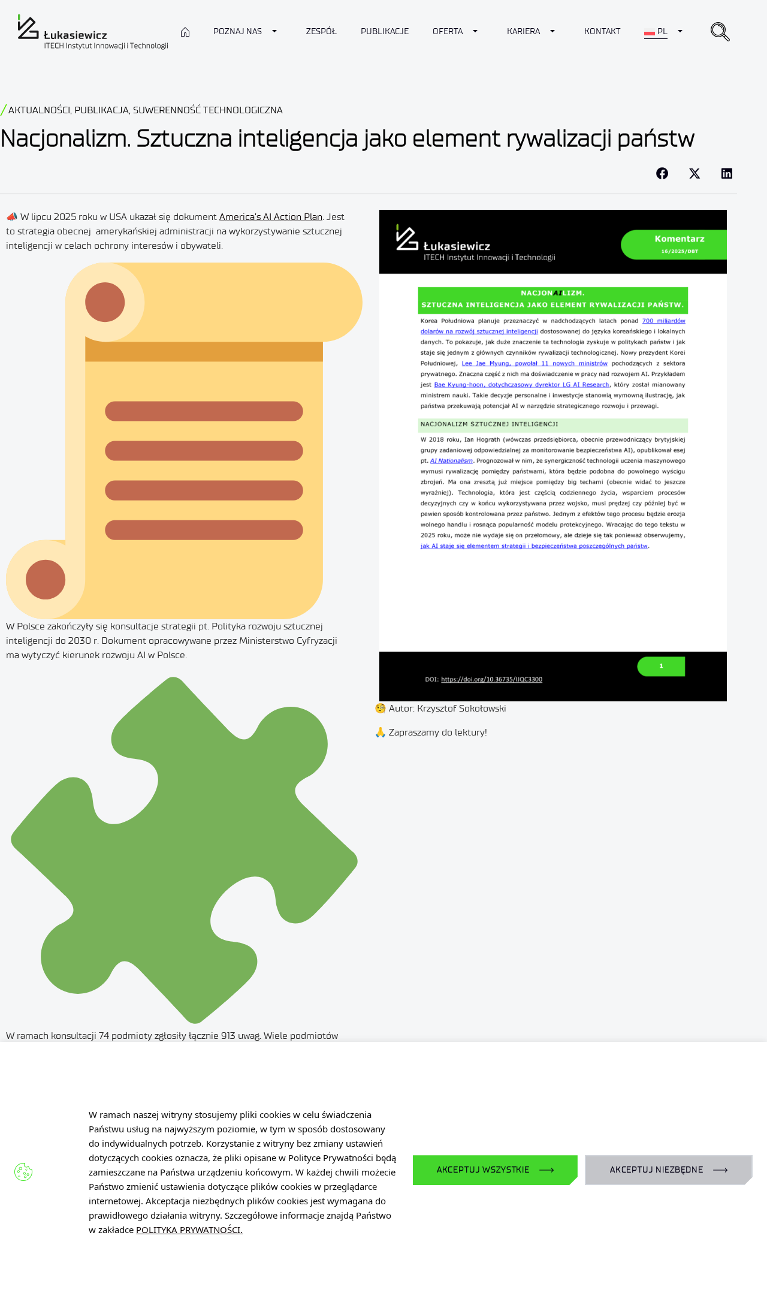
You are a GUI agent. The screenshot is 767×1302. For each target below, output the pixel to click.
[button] (720, 31)
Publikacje (385, 31)
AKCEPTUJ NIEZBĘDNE (656, 1170)
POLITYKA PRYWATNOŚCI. (189, 1229)
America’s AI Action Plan (270, 216)
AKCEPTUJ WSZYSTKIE (483, 1170)
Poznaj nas (237, 31)
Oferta (448, 31)
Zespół (321, 31)
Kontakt (602, 31)
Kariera (523, 31)
